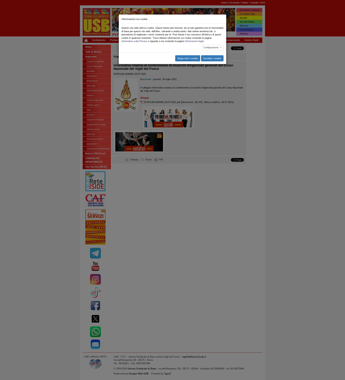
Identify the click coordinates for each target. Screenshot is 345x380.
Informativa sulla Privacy (134, 41)
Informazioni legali (194, 41)
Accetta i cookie (212, 58)
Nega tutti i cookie (188, 58)
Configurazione (211, 47)
